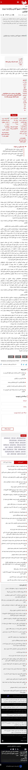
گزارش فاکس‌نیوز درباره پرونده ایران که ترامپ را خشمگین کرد (13, 544)
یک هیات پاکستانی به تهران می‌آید (18, 487)
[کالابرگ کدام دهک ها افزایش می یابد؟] (14, 121)
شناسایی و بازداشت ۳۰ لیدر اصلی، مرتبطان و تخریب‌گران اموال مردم (14, 473)
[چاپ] (2, 15)
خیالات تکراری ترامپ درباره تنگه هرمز (18, 577)
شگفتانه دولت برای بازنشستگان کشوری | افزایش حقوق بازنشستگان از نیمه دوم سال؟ (9, 753)
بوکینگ (15, 449)
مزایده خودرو (23, 451)
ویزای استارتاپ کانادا (12, 440)
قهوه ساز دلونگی (13, 454)
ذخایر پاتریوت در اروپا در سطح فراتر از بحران (16, 466)
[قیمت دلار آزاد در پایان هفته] (20, 62)
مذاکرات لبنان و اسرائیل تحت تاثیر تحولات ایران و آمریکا (14, 537)
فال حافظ (17, 442)
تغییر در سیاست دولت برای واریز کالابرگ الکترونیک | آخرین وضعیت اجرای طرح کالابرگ (13, 150)
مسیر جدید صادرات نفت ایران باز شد (18, 529)
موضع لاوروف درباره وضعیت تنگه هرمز (17, 512)
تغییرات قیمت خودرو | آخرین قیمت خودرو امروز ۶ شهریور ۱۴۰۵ (13, 558)
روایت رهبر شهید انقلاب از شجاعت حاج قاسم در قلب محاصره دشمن (15, 483)
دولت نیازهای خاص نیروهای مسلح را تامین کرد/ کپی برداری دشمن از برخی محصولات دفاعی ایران (14, 533)
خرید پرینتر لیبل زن (10, 449)
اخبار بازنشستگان (7, 438)
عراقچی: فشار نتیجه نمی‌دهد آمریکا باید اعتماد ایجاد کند (14, 551)
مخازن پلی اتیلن (23, 442)
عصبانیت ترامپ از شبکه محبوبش (19, 555)
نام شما (24, 401)
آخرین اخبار (20, 462)
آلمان (24, 357)
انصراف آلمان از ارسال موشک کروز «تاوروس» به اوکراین (14, 390)
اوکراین (10, 357)
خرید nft (24, 447)
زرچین (6, 447)
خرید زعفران (11, 447)
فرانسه (17, 357)
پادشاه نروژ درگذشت (21, 526)
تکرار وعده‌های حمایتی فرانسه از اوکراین (16, 386)
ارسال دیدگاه (7, 429)
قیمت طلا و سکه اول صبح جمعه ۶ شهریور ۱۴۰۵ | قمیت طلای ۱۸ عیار (14, 573)
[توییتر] (23, 364)
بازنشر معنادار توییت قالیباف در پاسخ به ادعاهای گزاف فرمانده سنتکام (14, 495)
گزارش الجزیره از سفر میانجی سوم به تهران (17, 548)
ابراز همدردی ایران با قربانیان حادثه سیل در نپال (16, 523)
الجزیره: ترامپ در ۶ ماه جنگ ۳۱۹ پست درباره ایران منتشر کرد (15, 508)
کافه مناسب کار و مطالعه (21, 445)
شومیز (8, 454)
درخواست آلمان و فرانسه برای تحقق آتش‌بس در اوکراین (14, 374)
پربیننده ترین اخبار (7, 462)
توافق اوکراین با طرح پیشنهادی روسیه (16, 382)
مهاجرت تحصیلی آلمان (22, 440)
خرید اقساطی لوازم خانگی (21, 438)
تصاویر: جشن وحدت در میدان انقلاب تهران (16, 504)
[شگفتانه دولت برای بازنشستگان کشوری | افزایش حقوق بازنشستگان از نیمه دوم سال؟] (23, 756)
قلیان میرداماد (11, 442)
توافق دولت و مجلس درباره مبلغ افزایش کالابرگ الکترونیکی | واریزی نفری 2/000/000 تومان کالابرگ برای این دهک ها (11, 95)
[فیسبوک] (21, 364)
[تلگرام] (26, 364)
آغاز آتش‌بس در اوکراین (19, 378)
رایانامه (24, 407)
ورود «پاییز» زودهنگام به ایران (19, 515)
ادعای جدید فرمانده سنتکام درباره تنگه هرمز (16, 580)
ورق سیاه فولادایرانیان (22, 449)
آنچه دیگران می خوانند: (19, 147)
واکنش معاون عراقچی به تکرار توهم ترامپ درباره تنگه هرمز (14, 478)
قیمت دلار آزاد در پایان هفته (11, 62)
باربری (4, 449)
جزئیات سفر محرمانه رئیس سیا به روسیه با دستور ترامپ (14, 540)
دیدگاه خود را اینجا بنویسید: (20, 413)
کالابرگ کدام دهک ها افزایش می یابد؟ (14, 128)
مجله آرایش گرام (13, 445)
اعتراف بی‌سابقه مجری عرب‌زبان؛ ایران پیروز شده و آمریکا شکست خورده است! (14, 519)
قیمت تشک (13, 438)
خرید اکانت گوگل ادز (17, 447)
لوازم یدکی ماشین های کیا (9, 451)
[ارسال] (4, 15)
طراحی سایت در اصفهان (21, 454)
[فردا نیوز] (24, 3)
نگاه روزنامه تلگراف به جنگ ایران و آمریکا (17, 469)
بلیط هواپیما (17, 451)
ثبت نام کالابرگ (6, 445)
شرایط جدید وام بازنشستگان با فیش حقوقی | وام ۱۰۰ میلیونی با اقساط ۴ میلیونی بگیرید (5, 134)
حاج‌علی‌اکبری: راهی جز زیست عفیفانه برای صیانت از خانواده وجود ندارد (14, 500)
